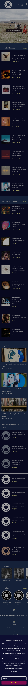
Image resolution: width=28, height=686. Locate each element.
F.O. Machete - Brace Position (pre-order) (17, 138)
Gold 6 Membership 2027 (18, 520)
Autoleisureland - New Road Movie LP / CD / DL (19, 170)
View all (25, 48)
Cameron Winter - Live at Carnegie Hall (18, 285)
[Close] (26, 637)
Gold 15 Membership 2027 (18, 478)
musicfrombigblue (16, 206)
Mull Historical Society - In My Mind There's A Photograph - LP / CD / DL (18, 57)
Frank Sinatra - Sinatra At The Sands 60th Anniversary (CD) (19, 301)
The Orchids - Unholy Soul (18, 240)
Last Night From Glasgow (18, 135)
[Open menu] (2, 4)
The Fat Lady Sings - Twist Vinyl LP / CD (18, 89)
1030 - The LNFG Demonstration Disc (17, 154)
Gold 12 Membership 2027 (18, 492)
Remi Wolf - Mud (16, 254)
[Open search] (19, 5)
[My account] (22, 5)
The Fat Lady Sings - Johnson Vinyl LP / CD (17, 73)
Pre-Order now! (14, 30)
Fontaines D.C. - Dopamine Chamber (18, 225)
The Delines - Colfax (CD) (18, 331)
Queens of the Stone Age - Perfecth (18, 209)
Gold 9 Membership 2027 (18, 506)
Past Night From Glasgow (18, 70)
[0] (25, 5)
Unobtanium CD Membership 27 (16, 463)
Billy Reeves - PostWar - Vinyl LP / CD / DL (19, 186)
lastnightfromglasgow (18, 53)
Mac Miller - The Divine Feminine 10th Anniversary (18, 269)
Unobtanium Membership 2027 (18, 535)
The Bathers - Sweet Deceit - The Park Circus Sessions (19, 105)
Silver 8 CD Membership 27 (18, 434)
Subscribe (14, 683)
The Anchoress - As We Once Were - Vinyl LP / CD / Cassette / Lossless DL (19, 122)
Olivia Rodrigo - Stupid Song (19, 317)
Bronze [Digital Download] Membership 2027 (18, 550)
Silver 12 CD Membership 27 (19, 448)
